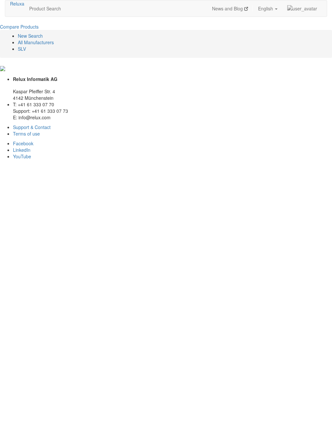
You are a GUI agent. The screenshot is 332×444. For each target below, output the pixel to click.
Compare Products (19, 26)
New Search (30, 36)
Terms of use (26, 133)
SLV (22, 49)
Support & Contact (32, 127)
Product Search (45, 8)
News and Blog (228, 8)
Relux (16, 3)
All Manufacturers (36, 42)
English (266, 8)
